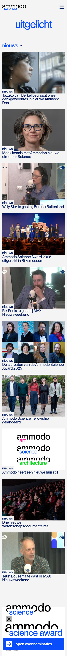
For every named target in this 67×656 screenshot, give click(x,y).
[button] (61, 6)
